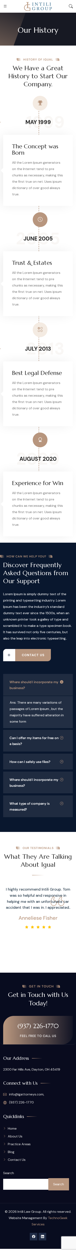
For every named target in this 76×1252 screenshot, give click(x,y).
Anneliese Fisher (38, 918)
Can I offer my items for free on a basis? (34, 741)
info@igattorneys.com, (26, 1094)
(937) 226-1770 (38, 1026)
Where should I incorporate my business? (34, 685)
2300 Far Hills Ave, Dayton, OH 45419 (31, 1069)
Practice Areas (19, 1144)
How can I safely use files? (30, 762)
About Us (15, 1136)
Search (8, 1173)
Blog (11, 1152)
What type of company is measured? (29, 806)
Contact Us (17, 1159)
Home (12, 1128)
